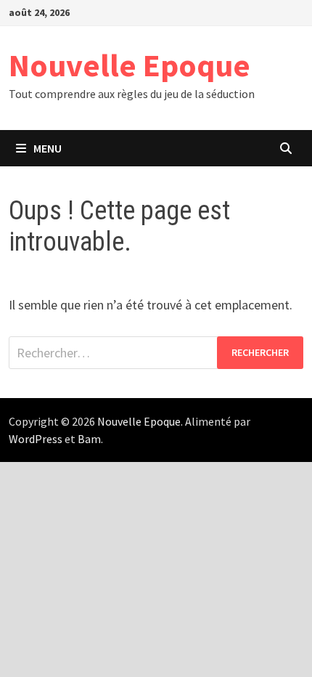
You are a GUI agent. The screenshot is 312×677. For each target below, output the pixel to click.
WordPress (35, 438)
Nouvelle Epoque (129, 65)
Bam (89, 438)
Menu (47, 148)
